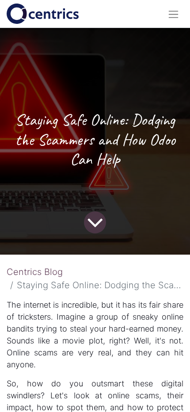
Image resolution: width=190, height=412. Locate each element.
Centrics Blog (35, 272)
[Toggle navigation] (173, 14)
